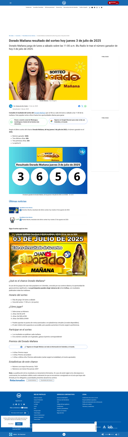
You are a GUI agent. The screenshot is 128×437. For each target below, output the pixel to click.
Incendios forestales (38, 7)
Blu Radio (11, 35)
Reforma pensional (49, 7)
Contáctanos (60, 406)
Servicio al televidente (62, 397)
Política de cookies (87, 404)
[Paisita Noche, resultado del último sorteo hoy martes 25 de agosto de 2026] (14, 220)
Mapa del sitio (60, 413)
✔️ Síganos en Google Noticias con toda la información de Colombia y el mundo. (50, 347)
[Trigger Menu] (10, 2)
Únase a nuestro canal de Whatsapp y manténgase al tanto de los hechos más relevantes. (26, 122)
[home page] (64, 3)
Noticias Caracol (38, 397)
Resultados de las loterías (28, 35)
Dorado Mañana (39, 113)
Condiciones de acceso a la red (90, 397)
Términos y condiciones (88, 406)
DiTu (35, 408)
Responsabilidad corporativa (89, 400)
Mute (103, 434)
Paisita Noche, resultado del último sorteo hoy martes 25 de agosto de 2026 (45, 219)
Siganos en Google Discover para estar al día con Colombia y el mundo (69, 121)
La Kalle (36, 404)
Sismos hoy (59, 7)
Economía (18, 35)
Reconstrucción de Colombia (71, 7)
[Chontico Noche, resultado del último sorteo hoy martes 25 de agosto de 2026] (14, 210)
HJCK (35, 406)
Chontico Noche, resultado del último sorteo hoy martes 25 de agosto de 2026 (46, 210)
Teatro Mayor (37, 413)
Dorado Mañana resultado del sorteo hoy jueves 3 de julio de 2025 (53, 35)
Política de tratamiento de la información (92, 402)
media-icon (64, 434)
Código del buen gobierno (63, 404)
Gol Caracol (37, 402)
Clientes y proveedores (62, 408)
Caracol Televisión (38, 400)
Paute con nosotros (62, 410)
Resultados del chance (46, 380)
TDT (58, 402)
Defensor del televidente (63, 400)
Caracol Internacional (39, 415)
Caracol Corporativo (38, 417)
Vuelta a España (83, 7)
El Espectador (37, 410)
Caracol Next (37, 419)
